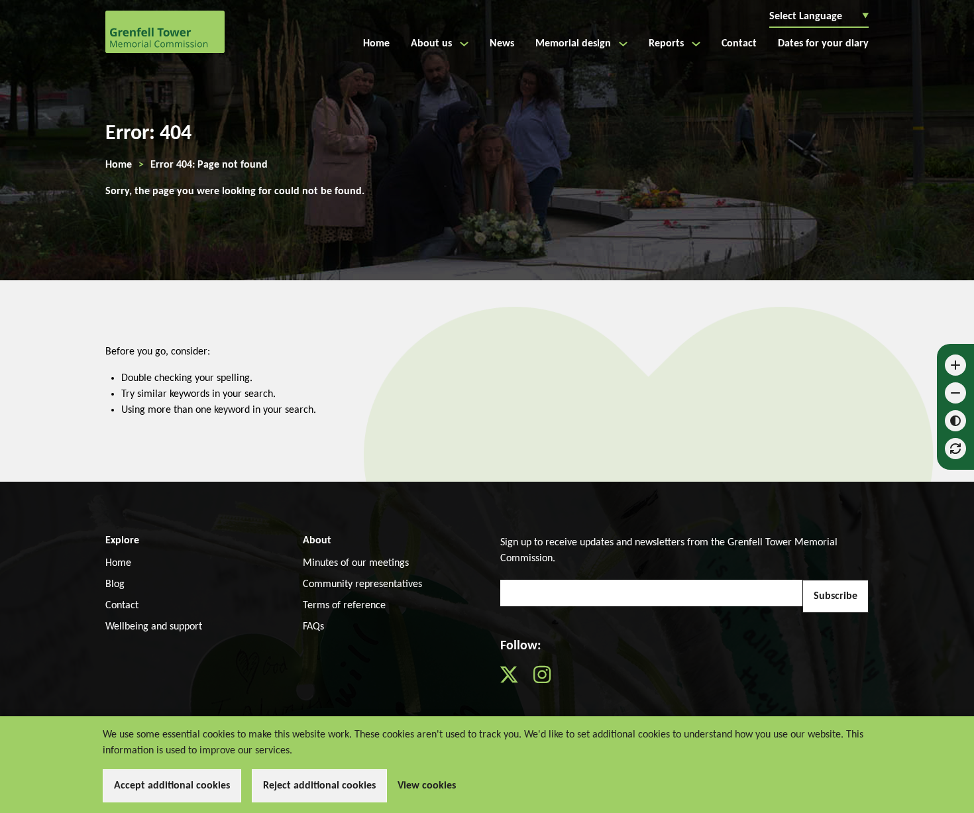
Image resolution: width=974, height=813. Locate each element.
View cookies (427, 786)
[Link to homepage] (165, 32)
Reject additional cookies (319, 786)
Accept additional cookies (172, 786)
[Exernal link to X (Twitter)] (516, 680)
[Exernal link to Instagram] (548, 680)
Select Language (819, 16)
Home (118, 165)
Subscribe (835, 596)
